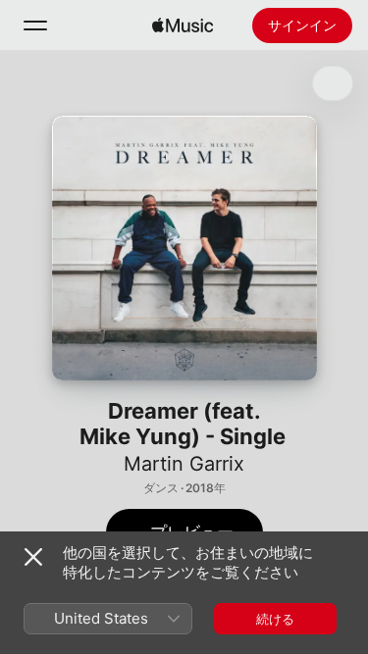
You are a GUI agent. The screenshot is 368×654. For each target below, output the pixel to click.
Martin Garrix (184, 464)
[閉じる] (33, 557)
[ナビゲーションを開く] (35, 25)
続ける (275, 619)
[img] (182, 25)
